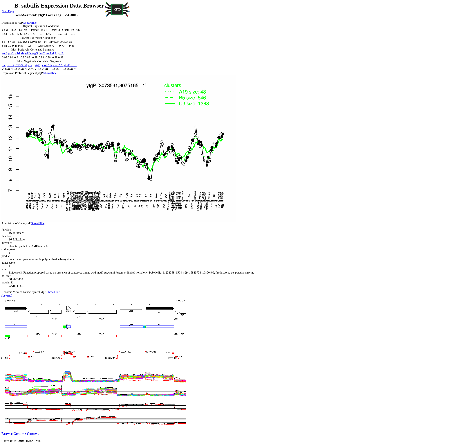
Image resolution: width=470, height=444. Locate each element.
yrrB (61, 53)
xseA (49, 53)
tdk (22, 53)
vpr (30, 65)
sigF (37, 65)
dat (4, 65)
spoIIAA (58, 65)
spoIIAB (47, 65)
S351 (24, 65)
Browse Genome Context (20, 434)
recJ (4, 53)
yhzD (10, 65)
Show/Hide (30, 22)
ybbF (67, 65)
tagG (35, 53)
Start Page (8, 11)
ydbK (28, 53)
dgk (54, 53)
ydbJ (17, 53)
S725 (18, 65)
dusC (42, 53)
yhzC (73, 65)
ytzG (11, 53)
